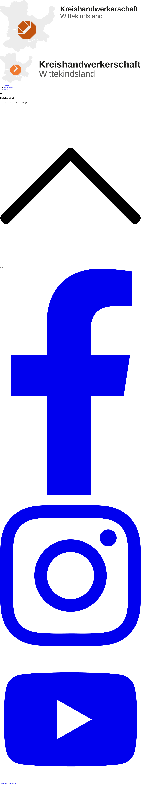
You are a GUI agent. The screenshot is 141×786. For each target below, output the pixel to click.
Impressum (12, 783)
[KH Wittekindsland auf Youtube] (70, 781)
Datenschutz (3, 783)
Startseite (6, 86)
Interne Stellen (8, 87)
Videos (6, 89)
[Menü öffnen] (1, 93)
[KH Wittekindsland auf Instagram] (70, 656)
